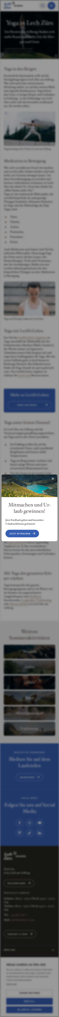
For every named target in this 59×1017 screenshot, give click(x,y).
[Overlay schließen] (53, 479)
